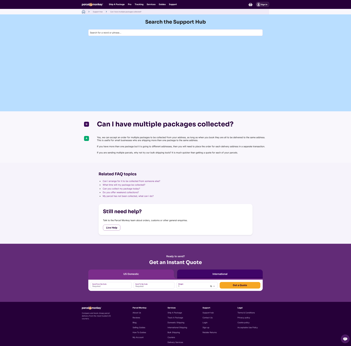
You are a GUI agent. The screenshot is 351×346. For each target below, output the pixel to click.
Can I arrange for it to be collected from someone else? (131, 181)
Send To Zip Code (141, 284)
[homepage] (83, 11)
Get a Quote (240, 285)
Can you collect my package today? (121, 188)
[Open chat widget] (345, 338)
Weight (180, 284)
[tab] (131, 274)
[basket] (250, 4)
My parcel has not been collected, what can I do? (128, 196)
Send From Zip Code (99, 284)
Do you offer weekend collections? (121, 192)
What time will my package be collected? (124, 184)
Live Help (111, 227)
